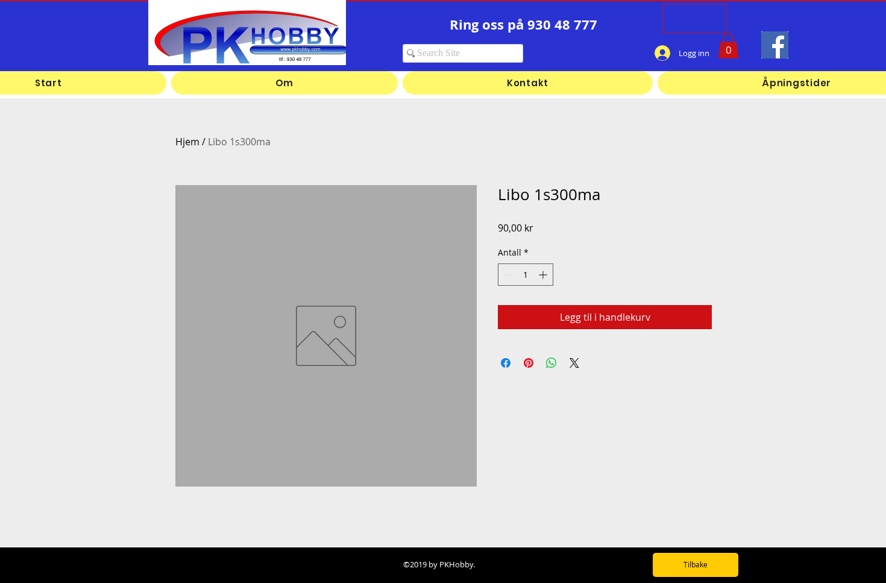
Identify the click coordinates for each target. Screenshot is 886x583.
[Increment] (543, 274)
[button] (728, 45)
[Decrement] (507, 274)
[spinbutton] (525, 274)
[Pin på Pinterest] (528, 363)
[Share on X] (574, 363)
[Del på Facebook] (505, 363)
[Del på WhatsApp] (551, 363)
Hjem (187, 141)
